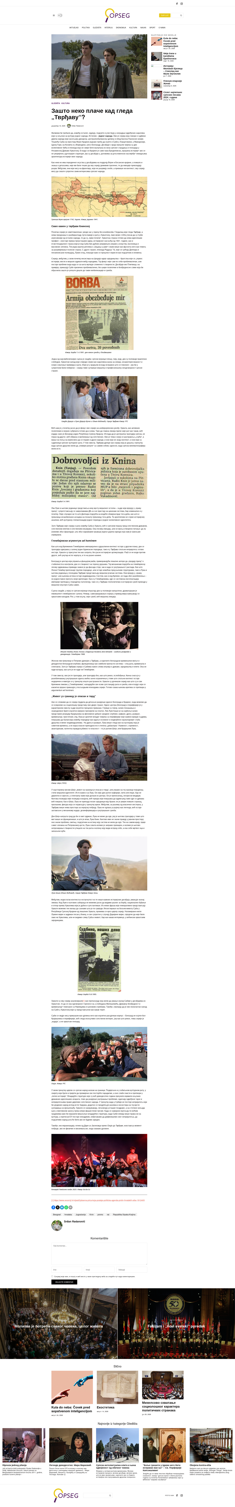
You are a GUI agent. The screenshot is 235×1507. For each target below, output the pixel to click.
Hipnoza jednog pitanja (14, 1465)
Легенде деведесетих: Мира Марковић (70, 1465)
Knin (92, 1214)
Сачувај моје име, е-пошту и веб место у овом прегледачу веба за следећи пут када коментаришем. (94, 1276)
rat (108, 1214)
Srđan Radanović (78, 126)
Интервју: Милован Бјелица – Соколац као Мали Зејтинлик (172, 70)
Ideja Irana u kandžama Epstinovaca (169, 56)
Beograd (57, 1214)
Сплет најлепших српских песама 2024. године (172, 95)
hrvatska (68, 1214)
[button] (181, 15)
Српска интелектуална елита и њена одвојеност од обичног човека (116, 1466)
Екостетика (105, 1407)
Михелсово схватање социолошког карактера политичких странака (161, 1406)
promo (100, 1214)
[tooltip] (177, 4)
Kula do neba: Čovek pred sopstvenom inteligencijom (170, 42)
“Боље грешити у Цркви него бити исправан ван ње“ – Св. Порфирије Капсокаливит (162, 1467)
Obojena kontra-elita (200, 1465)
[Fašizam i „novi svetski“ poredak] (176, 1323)
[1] (84, 1000)
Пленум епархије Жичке (172, 82)
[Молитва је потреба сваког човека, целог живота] (58, 1323)
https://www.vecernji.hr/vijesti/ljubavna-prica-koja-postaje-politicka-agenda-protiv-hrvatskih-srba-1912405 (99, 1200)
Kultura (65, 103)
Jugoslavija (81, 1214)
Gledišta (55, 103)
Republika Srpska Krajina (124, 1214)
